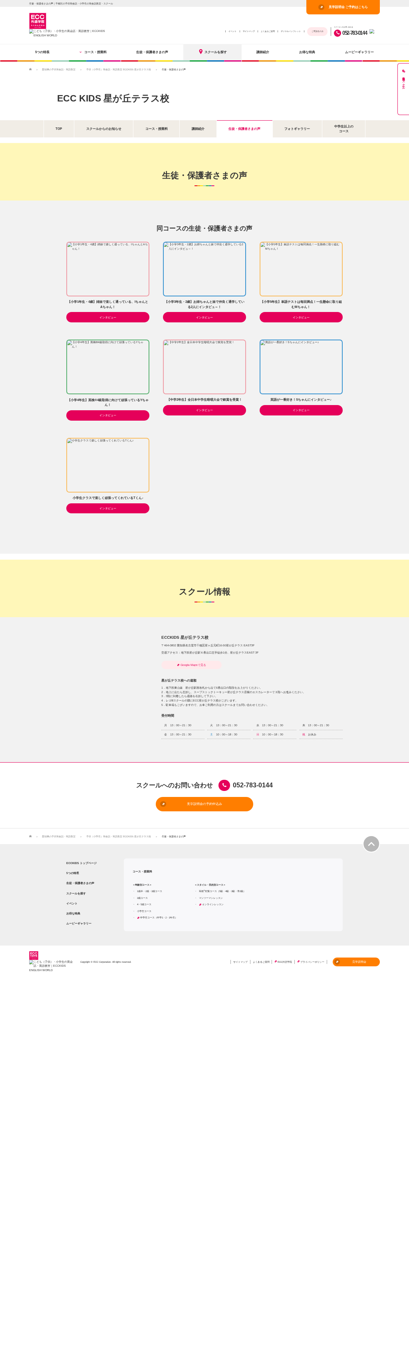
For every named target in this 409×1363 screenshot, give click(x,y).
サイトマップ (249, 31)
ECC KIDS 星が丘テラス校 (113, 98)
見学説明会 (359, 962)
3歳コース (142, 897)
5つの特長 (42, 52)
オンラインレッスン (213, 904)
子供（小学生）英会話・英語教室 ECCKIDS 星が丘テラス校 (118, 69)
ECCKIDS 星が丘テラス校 (184, 637)
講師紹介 (262, 52)
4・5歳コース (144, 904)
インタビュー (107, 317)
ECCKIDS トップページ (81, 863)
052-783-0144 (354, 33)
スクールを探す (215, 52)
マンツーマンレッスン (211, 897)
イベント (232, 31)
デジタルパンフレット (291, 31)
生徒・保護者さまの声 (152, 52)
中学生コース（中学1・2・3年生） (158, 917)
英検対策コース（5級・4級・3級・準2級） (222, 891)
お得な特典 (307, 52)
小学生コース (144, 911)
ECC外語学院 (285, 961)
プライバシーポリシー (312, 961)
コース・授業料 (95, 52)
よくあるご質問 (268, 31)
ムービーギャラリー (359, 52)
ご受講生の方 (318, 31)
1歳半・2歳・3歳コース (149, 891)
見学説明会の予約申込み (204, 804)
